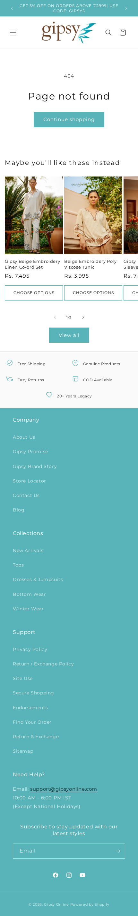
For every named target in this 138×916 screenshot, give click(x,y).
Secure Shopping (33, 693)
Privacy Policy (30, 649)
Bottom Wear (29, 594)
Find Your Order (32, 722)
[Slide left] (55, 317)
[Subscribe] (118, 851)
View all (69, 335)
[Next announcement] (126, 8)
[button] (13, 32)
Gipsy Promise (30, 451)
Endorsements (30, 708)
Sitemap (23, 751)
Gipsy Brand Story (35, 466)
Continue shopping (69, 119)
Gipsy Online (56, 904)
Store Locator (29, 481)
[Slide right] (83, 317)
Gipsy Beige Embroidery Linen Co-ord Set (32, 264)
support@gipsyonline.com (63, 789)
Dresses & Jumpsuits (38, 579)
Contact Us (26, 495)
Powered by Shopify (90, 904)
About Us (24, 437)
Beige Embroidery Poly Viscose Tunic (90, 264)
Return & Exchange (36, 736)
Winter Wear (28, 609)
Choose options (34, 293)
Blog (18, 510)
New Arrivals (28, 550)
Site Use (23, 678)
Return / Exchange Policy (43, 664)
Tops (18, 565)
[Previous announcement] (12, 8)
